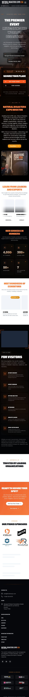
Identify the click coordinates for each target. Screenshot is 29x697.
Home (2, 612)
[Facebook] (2, 656)
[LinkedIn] (6, 656)
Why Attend (3, 615)
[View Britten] (22, 531)
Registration (3, 622)
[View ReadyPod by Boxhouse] (22, 541)
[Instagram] (10, 656)
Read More (13, 146)
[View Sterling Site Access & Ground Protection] (7, 531)
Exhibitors (3, 617)
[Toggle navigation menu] (25, 2)
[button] (9, 211)
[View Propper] (7, 541)
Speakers (3, 620)
